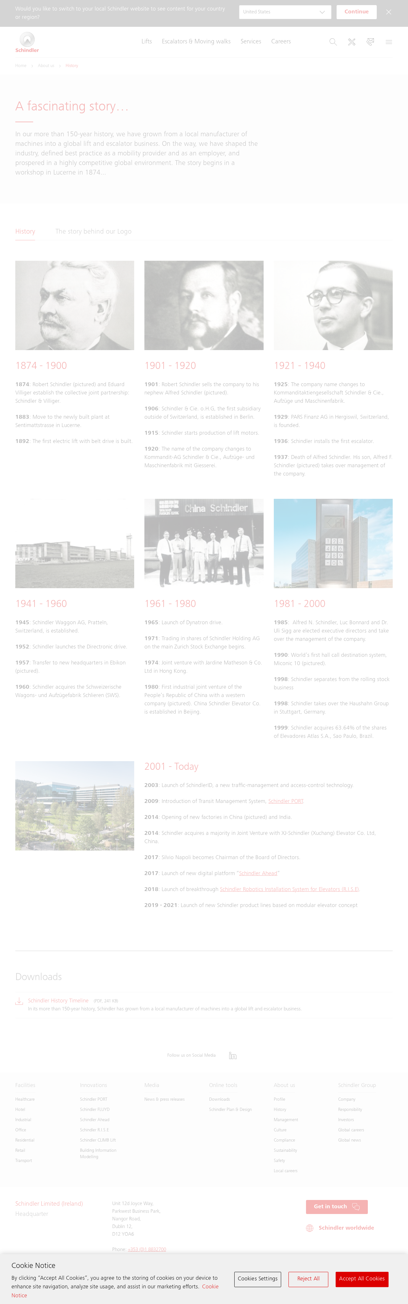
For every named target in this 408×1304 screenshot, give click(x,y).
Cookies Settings (258, 1279)
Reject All (308, 1279)
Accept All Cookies (362, 1279)
